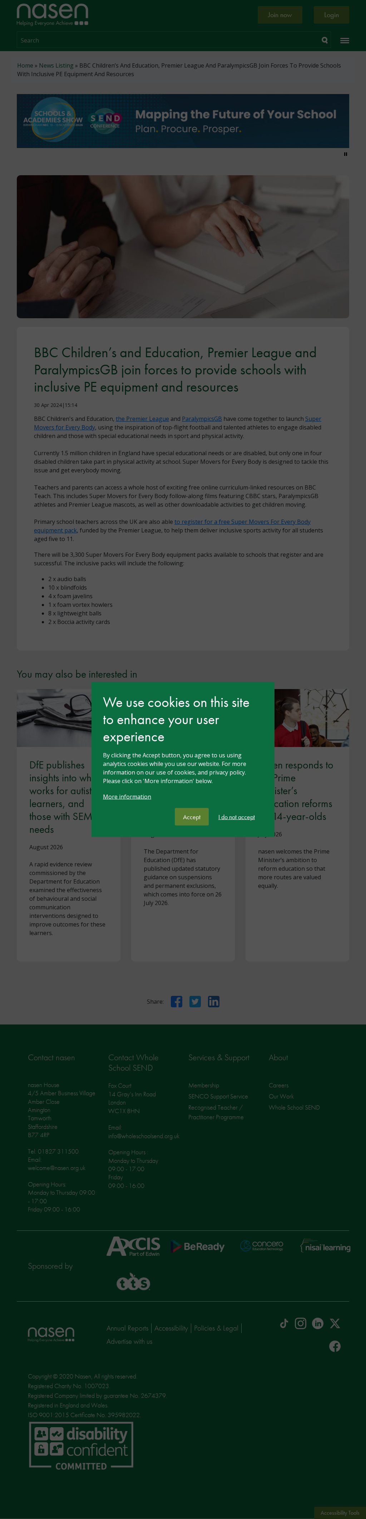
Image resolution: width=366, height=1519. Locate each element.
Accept (192, 817)
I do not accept (236, 817)
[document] (183, 751)
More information (127, 797)
